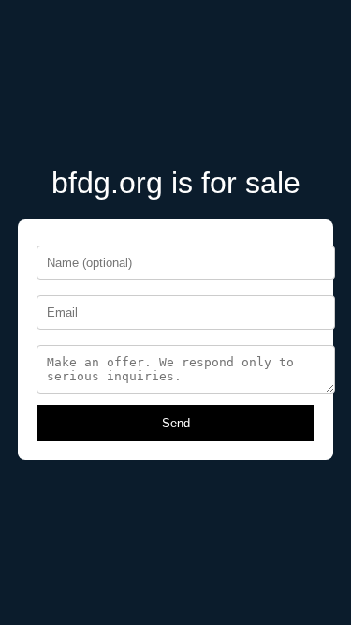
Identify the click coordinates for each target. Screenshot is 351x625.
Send (176, 423)
